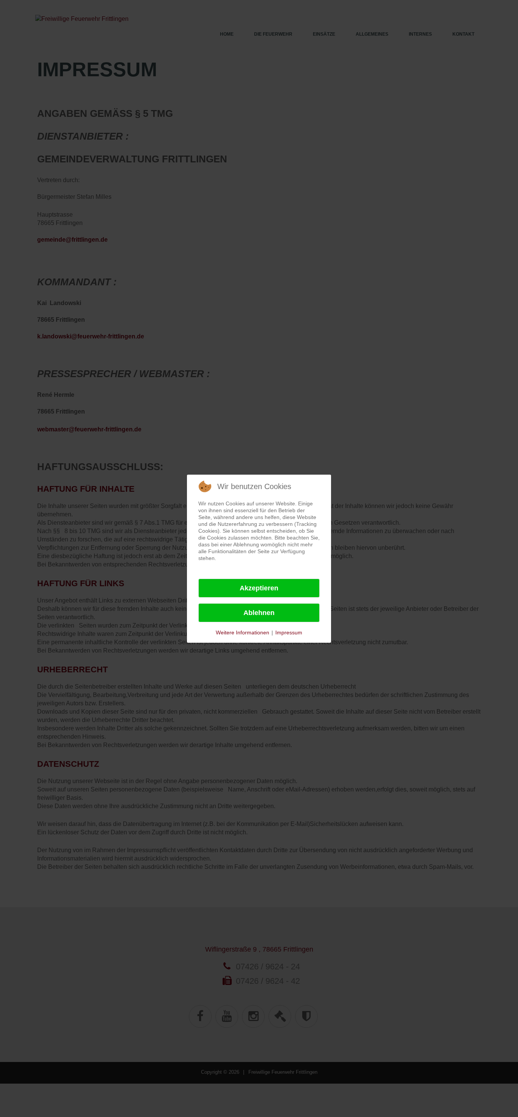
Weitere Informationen (242, 632)
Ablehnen (259, 613)
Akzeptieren (259, 588)
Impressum (288, 632)
